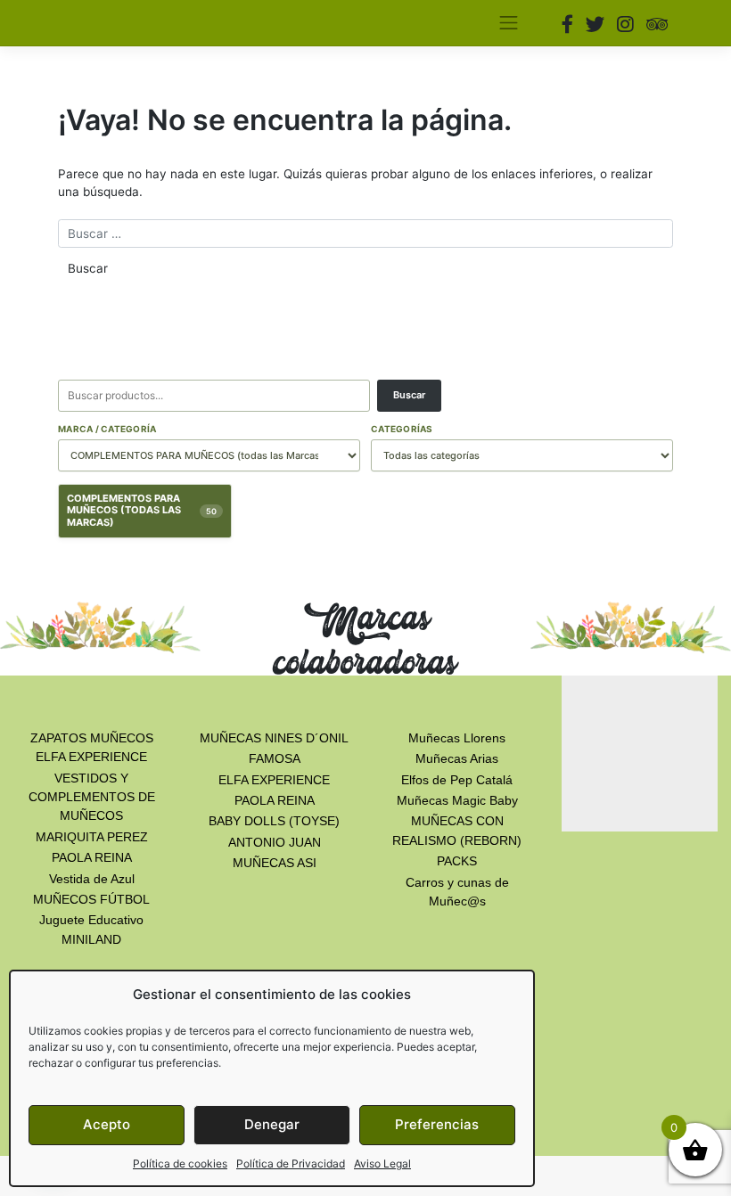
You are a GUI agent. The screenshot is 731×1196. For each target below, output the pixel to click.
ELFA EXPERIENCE (274, 780)
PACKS (457, 861)
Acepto (106, 1124)
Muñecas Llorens (456, 738)
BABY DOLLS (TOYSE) (274, 821)
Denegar (272, 1124)
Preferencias (437, 1124)
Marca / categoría (107, 428)
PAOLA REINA (92, 857)
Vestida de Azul (92, 879)
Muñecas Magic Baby (457, 800)
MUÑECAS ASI (274, 863)
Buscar (409, 395)
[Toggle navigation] (508, 23)
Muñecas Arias (456, 758)
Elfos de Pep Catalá (457, 780)
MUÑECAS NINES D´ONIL (274, 738)
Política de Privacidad (290, 1163)
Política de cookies (180, 1163)
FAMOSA (274, 758)
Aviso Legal (382, 1163)
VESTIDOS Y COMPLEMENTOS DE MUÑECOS (92, 797)
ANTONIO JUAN (274, 842)
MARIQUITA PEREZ (92, 837)
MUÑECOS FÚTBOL (91, 899)
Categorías (402, 428)
